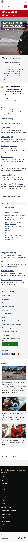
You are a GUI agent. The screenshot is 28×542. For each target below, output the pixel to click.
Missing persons (7, 157)
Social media (4, 535)
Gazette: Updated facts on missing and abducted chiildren (13, 383)
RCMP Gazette (5, 525)
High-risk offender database (9, 510)
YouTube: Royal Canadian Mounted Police (17, 354)
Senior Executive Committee (11, 324)
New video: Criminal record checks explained (12, 414)
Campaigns (5, 299)
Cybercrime (5, 128)
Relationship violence (9, 146)
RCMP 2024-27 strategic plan (13, 235)
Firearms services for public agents (15, 69)
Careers (4, 303)
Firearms (4, 107)
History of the (8, 306)
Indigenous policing (8, 253)
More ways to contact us (10, 344)
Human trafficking (8, 175)
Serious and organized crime (11, 280)
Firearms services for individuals (14, 65)
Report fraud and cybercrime (13, 80)
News (4, 317)
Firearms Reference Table (12, 71)
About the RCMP (5, 483)
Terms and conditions (7, 538)
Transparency (6, 328)
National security (7, 271)
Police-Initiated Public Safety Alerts (15, 215)
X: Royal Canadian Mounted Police (13, 354)
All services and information (12, 196)
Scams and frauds (7, 166)
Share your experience (11, 212)
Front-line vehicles (10, 207)
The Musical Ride (7, 313)
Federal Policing (7, 119)
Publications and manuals (10, 321)
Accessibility (6, 295)
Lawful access (9, 210)
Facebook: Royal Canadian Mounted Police (3, 354)
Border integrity (7, 137)
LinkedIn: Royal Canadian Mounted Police (10, 354)
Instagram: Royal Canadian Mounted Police (6, 354)
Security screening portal (12, 63)
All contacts (4, 476)
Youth (3, 262)
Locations (5, 310)
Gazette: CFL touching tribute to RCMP (13, 440)
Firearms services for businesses (14, 67)
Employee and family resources (12, 184)
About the (11, 331)
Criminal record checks (11, 78)
